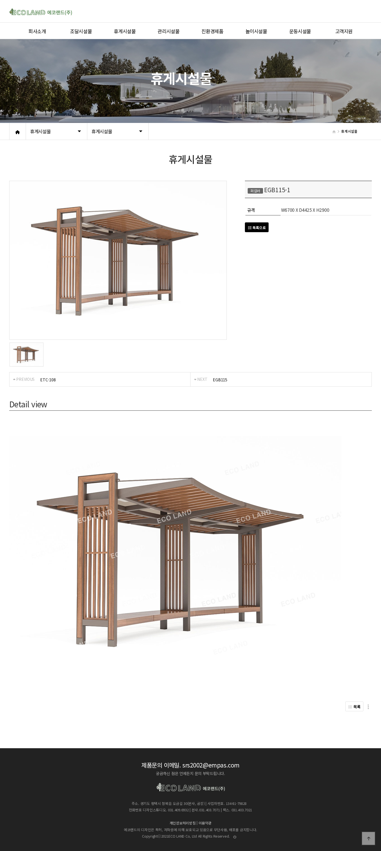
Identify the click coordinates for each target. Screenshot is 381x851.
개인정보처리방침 (183, 823)
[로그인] (235, 836)
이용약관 (205, 823)
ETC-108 (48, 379)
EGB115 (220, 379)
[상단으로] (368, 838)
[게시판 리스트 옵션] (368, 706)
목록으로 (259, 227)
